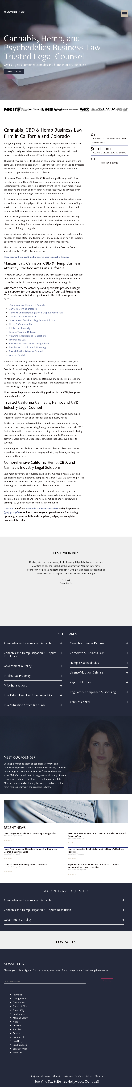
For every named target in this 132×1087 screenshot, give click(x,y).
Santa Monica (20, 1048)
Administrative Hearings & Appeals (27, 305)
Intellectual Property (19, 328)
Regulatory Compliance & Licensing (27, 347)
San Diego (18, 1041)
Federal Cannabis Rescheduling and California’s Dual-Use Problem (96, 850)
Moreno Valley (20, 1017)
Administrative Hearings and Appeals (27, 643)
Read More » (8, 840)
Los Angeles (19, 1014)
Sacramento (19, 1037)
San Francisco (20, 1044)
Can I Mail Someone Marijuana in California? (25, 864)
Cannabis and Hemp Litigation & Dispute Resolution (36, 312)
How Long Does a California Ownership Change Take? (30, 833)
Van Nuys (17, 1052)
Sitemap (99, 1076)
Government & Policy (17, 666)
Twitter (89, 1076)
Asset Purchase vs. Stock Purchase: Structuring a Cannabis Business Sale (97, 835)
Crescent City (20, 1006)
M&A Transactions (15, 685)
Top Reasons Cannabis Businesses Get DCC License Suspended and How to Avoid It (93, 866)
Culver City (18, 1010)
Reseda (16, 1033)
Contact (9, 508)
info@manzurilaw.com (40, 1076)
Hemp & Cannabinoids (20, 324)
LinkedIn (57, 1076)
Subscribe (107, 981)
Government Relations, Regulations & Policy (32, 320)
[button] (124, 13)
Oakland (17, 1025)
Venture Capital (17, 355)
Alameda (17, 994)
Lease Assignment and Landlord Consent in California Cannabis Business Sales (30, 850)
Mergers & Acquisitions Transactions (27, 335)
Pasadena (18, 1029)
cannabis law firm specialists (42, 508)
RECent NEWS (15, 827)
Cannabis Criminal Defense (23, 308)
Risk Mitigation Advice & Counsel (26, 351)
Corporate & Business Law (22, 316)
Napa (15, 1021)
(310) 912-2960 (12, 512)
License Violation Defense (22, 332)
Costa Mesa (19, 1002)
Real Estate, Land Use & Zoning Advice (29, 343)
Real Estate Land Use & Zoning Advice (28, 695)
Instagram (68, 1076)
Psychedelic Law (17, 339)
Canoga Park (19, 998)
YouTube (79, 1076)
